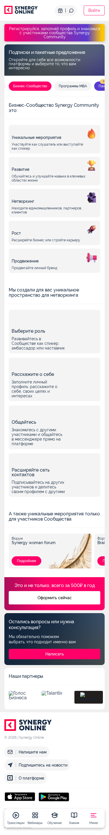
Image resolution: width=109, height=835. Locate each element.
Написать (54, 654)
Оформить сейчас (54, 597)
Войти (94, 10)
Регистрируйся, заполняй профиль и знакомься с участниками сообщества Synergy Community (54, 32)
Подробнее (26, 561)
